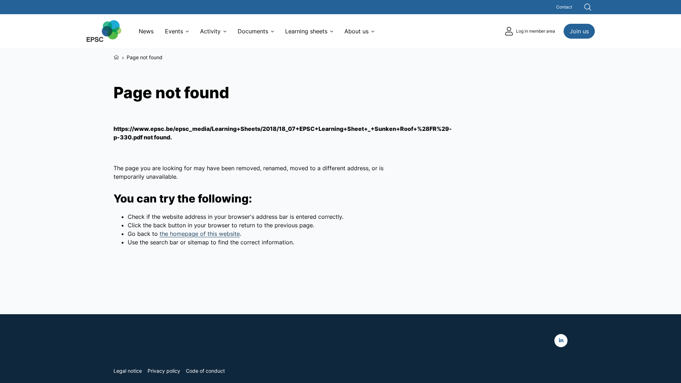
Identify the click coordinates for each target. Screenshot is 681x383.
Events (174, 31)
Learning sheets (306, 31)
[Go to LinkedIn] (561, 340)
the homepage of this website (200, 233)
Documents (253, 31)
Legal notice (128, 371)
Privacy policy (164, 371)
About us (356, 31)
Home (116, 56)
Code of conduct (205, 371)
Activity (210, 31)
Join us (579, 31)
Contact (564, 7)
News (146, 31)
